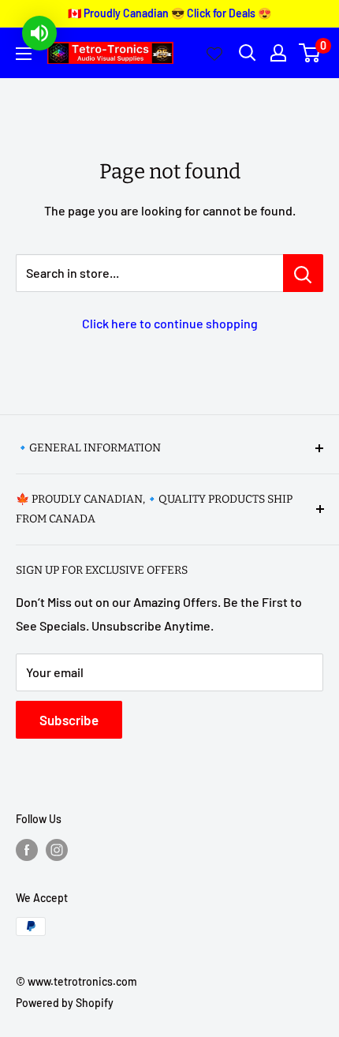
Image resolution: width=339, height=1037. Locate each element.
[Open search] (247, 53)
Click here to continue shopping (170, 323)
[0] (310, 52)
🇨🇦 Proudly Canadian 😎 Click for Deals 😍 (169, 13)
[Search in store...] (303, 273)
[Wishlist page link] (214, 53)
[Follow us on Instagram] (57, 850)
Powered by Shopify (65, 1002)
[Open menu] (24, 53)
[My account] (278, 53)
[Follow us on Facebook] (27, 850)
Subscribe (69, 720)
